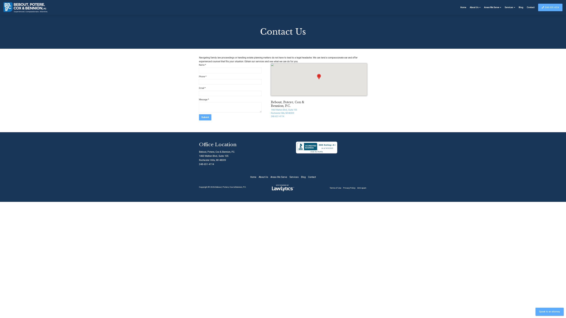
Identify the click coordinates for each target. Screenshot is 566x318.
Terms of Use (335, 188)
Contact (531, 7)
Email (202, 88)
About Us (474, 7)
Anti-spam (361, 188)
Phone (203, 76)
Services (509, 7)
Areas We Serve (491, 7)
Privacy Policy (349, 188)
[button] (319, 77)
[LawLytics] (283, 188)
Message (204, 99)
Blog (521, 7)
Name (202, 65)
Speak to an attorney (549, 311)
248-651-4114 (552, 7)
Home (463, 7)
